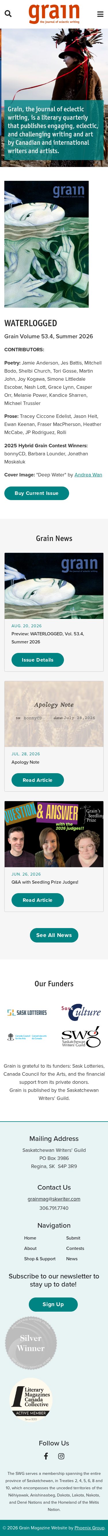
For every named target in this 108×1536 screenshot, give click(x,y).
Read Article (38, 780)
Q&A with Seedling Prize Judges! (45, 882)
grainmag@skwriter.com (54, 1199)
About (30, 1248)
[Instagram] (61, 1456)
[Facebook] (46, 1456)
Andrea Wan (88, 474)
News (71, 1258)
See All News (54, 935)
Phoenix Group (90, 1527)
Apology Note (25, 762)
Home (30, 1238)
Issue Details (37, 660)
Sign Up (53, 1304)
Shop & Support (40, 1258)
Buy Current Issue (37, 493)
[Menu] (100, 14)
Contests (75, 1248)
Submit (73, 1238)
